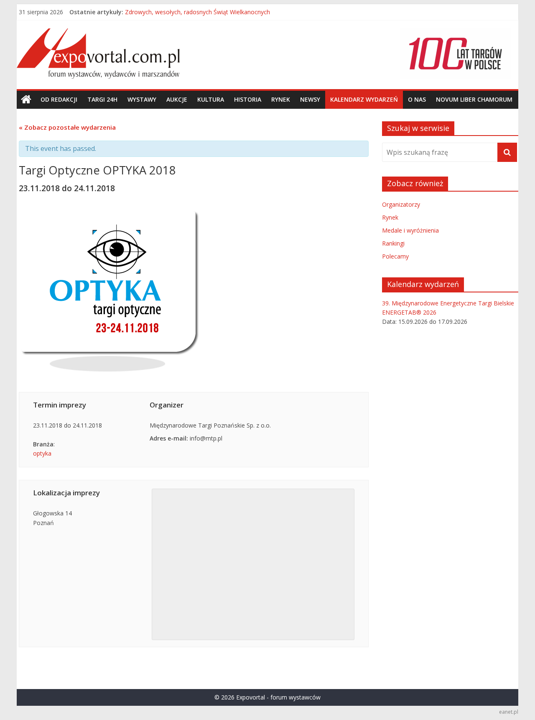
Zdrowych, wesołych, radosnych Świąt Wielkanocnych (197, 13)
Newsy (310, 99)
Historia (247, 99)
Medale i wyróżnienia (410, 230)
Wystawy (141, 99)
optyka (42, 453)
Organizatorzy (401, 204)
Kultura (210, 99)
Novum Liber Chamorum (474, 99)
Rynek (280, 99)
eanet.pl (508, 711)
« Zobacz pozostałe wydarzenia (67, 127)
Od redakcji (59, 99)
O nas (417, 99)
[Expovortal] (26, 99)
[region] (455, 53)
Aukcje (176, 99)
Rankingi (393, 243)
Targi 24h (102, 99)
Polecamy (395, 256)
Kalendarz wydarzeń (364, 99)
